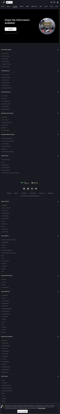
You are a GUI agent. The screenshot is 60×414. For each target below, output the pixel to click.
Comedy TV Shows (6, 82)
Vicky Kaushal (5, 356)
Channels (8, 193)
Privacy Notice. (42, 408)
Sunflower (4, 327)
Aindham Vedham (5, 311)
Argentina (4, 398)
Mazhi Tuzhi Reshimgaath (7, 138)
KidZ (41, 6)
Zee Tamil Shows (5, 106)
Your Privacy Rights (22, 411)
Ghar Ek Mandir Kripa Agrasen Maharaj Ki (10, 173)
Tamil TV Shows (5, 58)
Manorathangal (5, 303)
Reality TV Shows (5, 85)
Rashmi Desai (5, 372)
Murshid (4, 298)
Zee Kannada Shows (6, 104)
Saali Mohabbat (5, 242)
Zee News (4, 279)
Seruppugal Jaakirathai (6, 308)
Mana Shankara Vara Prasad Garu (9, 253)
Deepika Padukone (6, 345)
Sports (8, 6)
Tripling (3, 329)
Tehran (3, 247)
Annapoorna (4, 224)
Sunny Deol (4, 359)
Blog (3, 380)
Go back (10, 29)
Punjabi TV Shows (5, 66)
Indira (3, 226)
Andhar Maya (5, 306)
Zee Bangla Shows (6, 109)
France (3, 393)
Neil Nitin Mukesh (5, 361)
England (3, 401)
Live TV (46, 6)
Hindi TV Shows (5, 53)
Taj (2, 324)
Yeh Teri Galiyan (5, 120)
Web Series (34, 6)
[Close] (56, 405)
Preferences (49, 193)
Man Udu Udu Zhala (6, 146)
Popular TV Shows (5, 201)
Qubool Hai (4, 127)
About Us (16, 193)
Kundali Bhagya (5, 216)
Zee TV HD (4, 282)
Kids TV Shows (5, 231)
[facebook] (23, 188)
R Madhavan (4, 340)
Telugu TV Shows (5, 61)
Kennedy (4, 245)
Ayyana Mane (5, 295)
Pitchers (3, 332)
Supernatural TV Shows (7, 88)
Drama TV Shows (5, 74)
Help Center (23, 193)
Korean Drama (5, 229)
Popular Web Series (5, 291)
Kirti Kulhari (4, 364)
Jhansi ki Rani (4, 210)
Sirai (3, 258)
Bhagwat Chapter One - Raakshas (9, 239)
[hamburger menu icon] (57, 2)
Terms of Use (41, 193)
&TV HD (3, 284)
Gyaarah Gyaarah (5, 300)
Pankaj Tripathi (5, 353)
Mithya (3, 322)
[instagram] (27, 188)
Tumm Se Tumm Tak (6, 208)
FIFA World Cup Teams (6, 388)
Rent (51, 6)
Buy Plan (10, 2)
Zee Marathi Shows (6, 101)
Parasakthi (4, 266)
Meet (3, 162)
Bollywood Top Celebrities (7, 336)
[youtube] (35, 188)
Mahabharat (4, 205)
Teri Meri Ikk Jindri (6, 130)
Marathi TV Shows (6, 56)
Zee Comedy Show (6, 167)
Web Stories (4, 383)
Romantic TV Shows (6, 77)
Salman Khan (5, 348)
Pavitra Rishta (5, 125)
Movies (21, 6)
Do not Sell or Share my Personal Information (29, 196)
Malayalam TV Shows (6, 64)
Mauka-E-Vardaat (5, 170)
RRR (3, 271)
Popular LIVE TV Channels (6, 275)
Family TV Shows (5, 80)
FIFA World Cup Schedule (7, 390)
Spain (3, 396)
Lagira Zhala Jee (5, 143)
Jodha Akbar (4, 117)
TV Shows (15, 6)
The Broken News (5, 314)
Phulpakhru (4, 149)
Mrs (3, 255)
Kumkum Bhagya (5, 213)
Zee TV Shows (5, 96)
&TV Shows (4, 98)
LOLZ (56, 6)
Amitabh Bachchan (6, 367)
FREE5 (27, 6)
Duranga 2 (4, 319)
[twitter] (31, 188)
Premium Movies (5, 235)
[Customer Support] (54, 2)
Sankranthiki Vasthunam (7, 250)
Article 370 (4, 263)
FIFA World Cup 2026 (6, 385)
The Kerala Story (5, 261)
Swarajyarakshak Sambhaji (7, 151)
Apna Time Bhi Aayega (6, 122)
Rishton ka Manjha (6, 159)
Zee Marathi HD (5, 287)
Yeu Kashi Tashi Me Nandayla (8, 141)
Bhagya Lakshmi (5, 165)
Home (2, 6)
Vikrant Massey (5, 343)
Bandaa (3, 269)
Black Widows (5, 316)
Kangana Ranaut (5, 369)
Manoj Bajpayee (5, 351)
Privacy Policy (32, 193)
